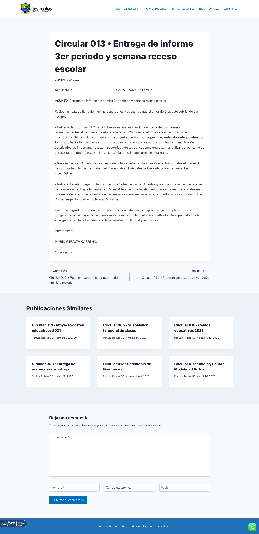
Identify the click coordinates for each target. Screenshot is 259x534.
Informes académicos (183, 9)
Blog (202, 9)
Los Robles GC (44, 337)
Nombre (57, 488)
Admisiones (230, 9)
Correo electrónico (120, 488)
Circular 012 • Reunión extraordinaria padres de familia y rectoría (83, 277)
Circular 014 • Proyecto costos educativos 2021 (176, 274)
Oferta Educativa (156, 9)
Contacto (213, 9)
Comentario (60, 437)
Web (164, 488)
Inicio (117, 9)
